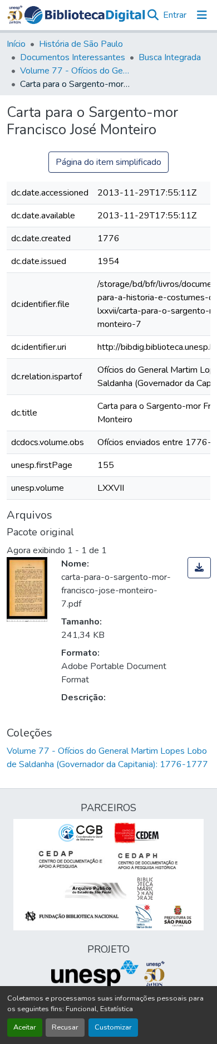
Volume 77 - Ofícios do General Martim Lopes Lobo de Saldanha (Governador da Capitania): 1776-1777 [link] (75, 71)
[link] (199, 567)
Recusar (65, 1027)
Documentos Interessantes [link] (72, 57)
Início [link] (16, 44)
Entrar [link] (174, 15)
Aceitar (24, 1027)
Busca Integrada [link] (170, 57)
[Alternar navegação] (202, 15)
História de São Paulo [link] (81, 44)
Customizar (113, 1027)
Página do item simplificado (108, 162)
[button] (84, 15)
